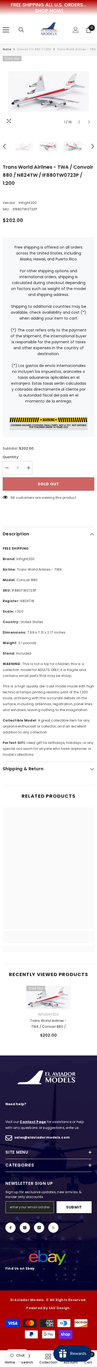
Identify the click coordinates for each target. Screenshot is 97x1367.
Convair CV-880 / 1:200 (34, 49)
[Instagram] (25, 1228)
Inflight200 (28, 202)
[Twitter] (53, 1228)
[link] (48, 940)
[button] (79, 122)
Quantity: (11, 457)
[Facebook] (10, 1228)
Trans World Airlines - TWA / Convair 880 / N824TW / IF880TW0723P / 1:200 (48, 1024)
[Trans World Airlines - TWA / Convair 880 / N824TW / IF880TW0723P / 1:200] (48, 997)
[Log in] (76, 30)
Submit (74, 1207)
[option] (48, 91)
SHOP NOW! (49, 11)
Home (7, 49)
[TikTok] (39, 1228)
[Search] (21, 30)
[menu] (6, 30)
